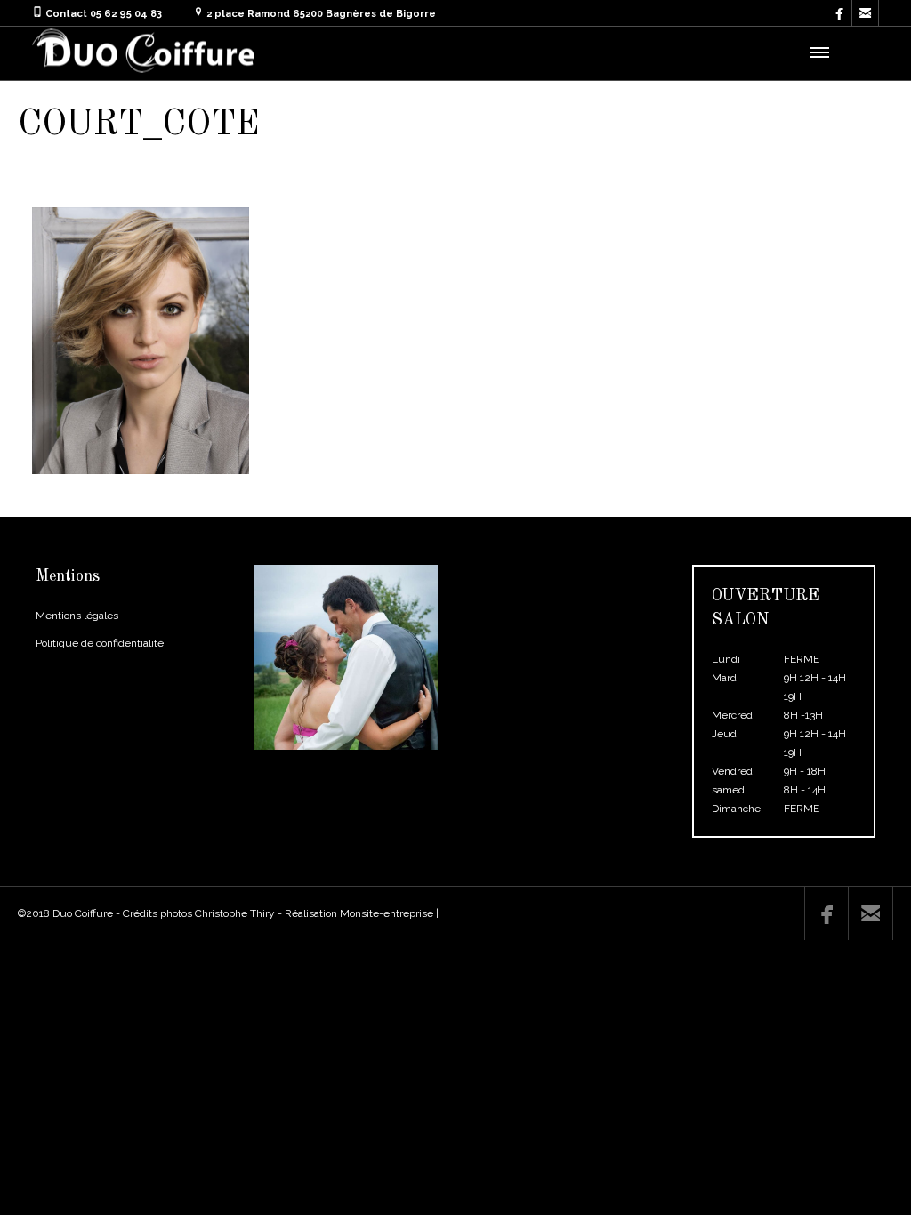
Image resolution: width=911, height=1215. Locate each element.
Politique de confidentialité (100, 643)
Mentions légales (77, 615)
